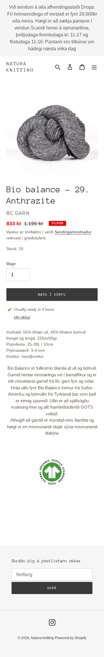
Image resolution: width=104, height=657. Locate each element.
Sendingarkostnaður (73, 232)
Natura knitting (20, 67)
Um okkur (22, 317)
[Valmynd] (94, 67)
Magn (11, 264)
